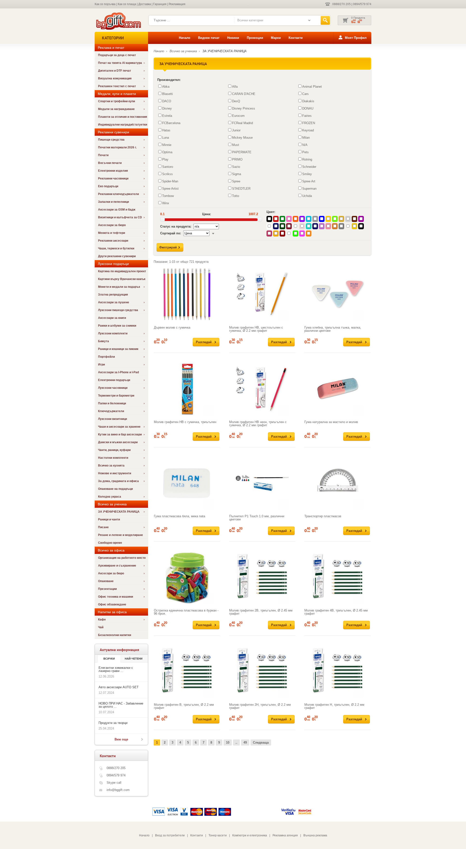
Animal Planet (312, 86)
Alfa (235, 86)
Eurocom (238, 116)
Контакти (296, 38)
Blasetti (167, 94)
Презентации (107, 589)
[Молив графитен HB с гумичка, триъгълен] (187, 389)
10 (227, 742)
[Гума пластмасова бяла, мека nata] (187, 483)
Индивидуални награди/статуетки (122, 124)
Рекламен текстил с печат (117, 86)
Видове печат (208, 38)
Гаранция (159, 4)
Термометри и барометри (116, 395)
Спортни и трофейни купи (116, 101)
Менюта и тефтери (111, 233)
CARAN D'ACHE (243, 94)
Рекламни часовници (113, 178)
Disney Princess (243, 108)
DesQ (236, 101)
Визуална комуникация (115, 78)
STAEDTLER (241, 188)
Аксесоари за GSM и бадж (116, 209)
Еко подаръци (108, 186)
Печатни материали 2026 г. (117, 147)
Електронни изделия (113, 170)
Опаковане (106, 581)
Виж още (121, 739)
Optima (167, 152)
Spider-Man (170, 181)
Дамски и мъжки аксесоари (118, 442)
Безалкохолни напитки (114, 635)
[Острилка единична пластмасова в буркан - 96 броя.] (187, 577)
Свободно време (110, 542)
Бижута (103, 341)
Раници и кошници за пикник (118, 349)
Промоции (255, 38)
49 (245, 742)
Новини (233, 38)
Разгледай (204, 342)
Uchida (307, 196)
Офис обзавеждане (112, 604)
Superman (309, 188)
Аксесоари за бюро (112, 225)
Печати (103, 155)
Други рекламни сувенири (117, 256)
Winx (165, 203)
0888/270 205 (341, 4)
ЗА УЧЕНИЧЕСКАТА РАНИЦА (119, 511)
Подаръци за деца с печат (117, 55)
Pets (305, 152)
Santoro (167, 167)
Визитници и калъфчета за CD (120, 217)
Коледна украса (109, 496)
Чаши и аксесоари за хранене (119, 426)
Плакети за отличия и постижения (122, 117)
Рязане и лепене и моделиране (120, 535)
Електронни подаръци (114, 380)
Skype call (114, 782)
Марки (276, 38)
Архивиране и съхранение (117, 565)
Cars (305, 94)
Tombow (168, 196)
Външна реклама (315, 835)
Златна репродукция (113, 294)
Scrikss (167, 174)
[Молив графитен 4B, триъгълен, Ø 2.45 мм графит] (337, 577)
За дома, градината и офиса (118, 481)
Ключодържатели (111, 411)
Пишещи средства (111, 139)
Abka (165, 86)
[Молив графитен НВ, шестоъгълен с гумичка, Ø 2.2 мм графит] (262, 294)
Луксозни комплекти (112, 333)
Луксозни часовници (112, 388)
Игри (101, 364)
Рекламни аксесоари (113, 240)
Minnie (166, 145)
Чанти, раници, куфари (114, 450)
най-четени (133, 658)
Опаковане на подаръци (115, 489)
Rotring (307, 159)
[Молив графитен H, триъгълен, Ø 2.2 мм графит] (337, 671)
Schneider (309, 167)
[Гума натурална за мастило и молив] (337, 389)
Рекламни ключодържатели (118, 194)
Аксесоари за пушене (113, 302)
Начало (184, 38)
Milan (306, 137)
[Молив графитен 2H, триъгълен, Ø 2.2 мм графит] (262, 671)
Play (165, 159)
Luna (165, 137)
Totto (235, 196)
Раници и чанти (109, 519)
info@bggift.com (118, 790)
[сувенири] (118, 29)
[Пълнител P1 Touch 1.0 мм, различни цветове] (262, 483)
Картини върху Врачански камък (121, 279)
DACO (166, 101)
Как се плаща (127, 4)
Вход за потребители (170, 835)
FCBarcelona (171, 123)
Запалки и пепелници (113, 202)
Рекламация (177, 4)
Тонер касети (217, 835)
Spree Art (308, 181)
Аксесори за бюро (111, 573)
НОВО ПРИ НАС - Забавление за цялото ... (121, 705)
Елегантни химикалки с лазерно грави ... (116, 669)
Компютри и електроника (249, 835)
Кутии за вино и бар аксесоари (120, 434)
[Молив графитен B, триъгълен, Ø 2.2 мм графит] (187, 671)
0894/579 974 (362, 4)
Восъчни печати (110, 163)
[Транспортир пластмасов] (337, 483)
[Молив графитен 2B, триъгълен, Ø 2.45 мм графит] (262, 577)
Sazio (236, 167)
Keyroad (308, 130)
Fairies (307, 116)
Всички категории (250, 20)
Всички (109, 658)
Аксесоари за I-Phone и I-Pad (118, 372)
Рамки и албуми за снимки (117, 325)
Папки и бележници (112, 403)
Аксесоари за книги (112, 318)
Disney (167, 108)
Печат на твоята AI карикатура (120, 63)
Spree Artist (170, 188)
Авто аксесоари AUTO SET (119, 687)
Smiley (307, 174)
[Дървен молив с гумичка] (187, 294)
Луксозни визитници (112, 419)
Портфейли (106, 356)
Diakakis (308, 101)
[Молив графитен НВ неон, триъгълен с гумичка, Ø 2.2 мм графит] (262, 389)
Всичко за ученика (183, 51)
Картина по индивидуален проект (122, 271)
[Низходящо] (213, 233)
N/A (305, 145)
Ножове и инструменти (114, 473)
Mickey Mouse (242, 137)
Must (235, 145)
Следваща (261, 742)
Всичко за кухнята (111, 465)
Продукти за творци (113, 723)
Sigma (236, 174)
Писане (103, 527)
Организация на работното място (122, 558)
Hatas (166, 130)
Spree (236, 181)
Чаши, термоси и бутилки (116, 248)
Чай (100, 627)
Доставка (144, 4)
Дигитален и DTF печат (114, 70)
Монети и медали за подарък (119, 287)
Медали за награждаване (116, 109)
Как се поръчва (105, 4)
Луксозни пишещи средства (118, 310)
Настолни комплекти (113, 457)
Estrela (167, 116)
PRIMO (237, 159)
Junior (236, 130)
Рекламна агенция (285, 835)
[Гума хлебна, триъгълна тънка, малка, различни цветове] (337, 294)
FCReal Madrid (242, 123)
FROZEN (308, 123)
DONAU (307, 108)
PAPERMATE (241, 152)
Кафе (102, 619)
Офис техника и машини (115, 596)
